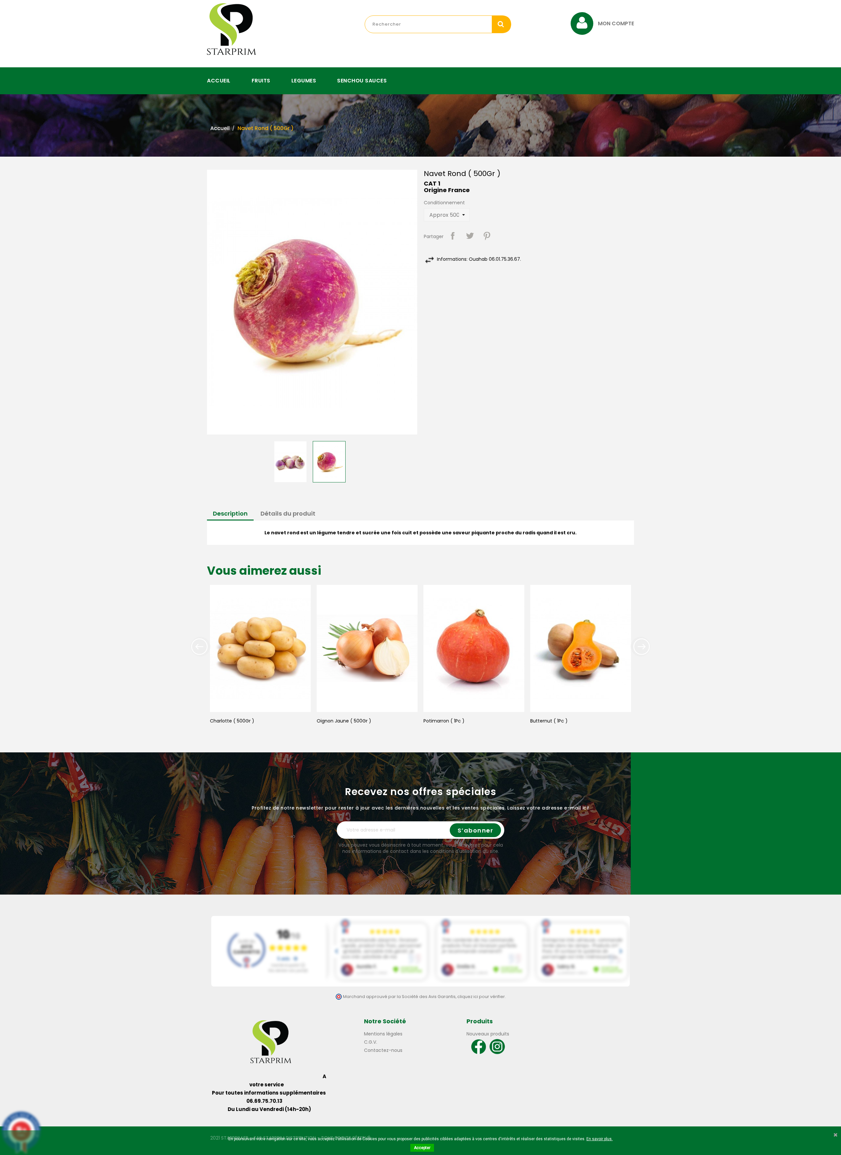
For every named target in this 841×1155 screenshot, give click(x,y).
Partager (452, 235)
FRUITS (261, 80)
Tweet (469, 235)
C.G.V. (370, 1042)
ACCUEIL (219, 80)
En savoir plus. (599, 1139)
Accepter (422, 1147)
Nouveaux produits (487, 1034)
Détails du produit (288, 513)
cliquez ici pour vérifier (481, 996)
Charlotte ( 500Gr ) (232, 721)
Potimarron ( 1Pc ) (444, 721)
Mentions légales (383, 1034)
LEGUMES (303, 80)
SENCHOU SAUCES (362, 80)
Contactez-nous (383, 1050)
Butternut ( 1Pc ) (549, 721)
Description (230, 513)
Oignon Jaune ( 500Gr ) (344, 721)
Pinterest (486, 235)
